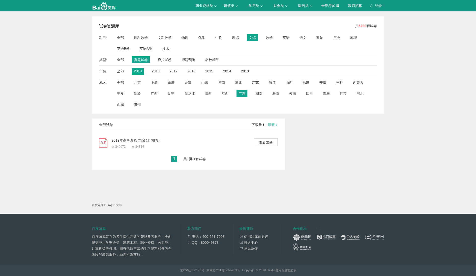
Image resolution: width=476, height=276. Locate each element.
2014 (227, 71)
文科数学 (165, 38)
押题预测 (188, 60)
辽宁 (171, 93)
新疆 (137, 93)
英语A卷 (146, 49)
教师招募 (355, 6)
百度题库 (98, 205)
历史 (336, 38)
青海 (326, 93)
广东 (241, 93)
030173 (196, 270)
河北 (360, 93)
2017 (174, 71)
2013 (245, 71)
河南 (221, 83)
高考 (110, 205)
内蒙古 (358, 83)
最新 (271, 125)
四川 (309, 93)
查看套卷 (266, 143)
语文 (302, 38)
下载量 (257, 125)
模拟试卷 (165, 60)
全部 (120, 38)
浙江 (272, 83)
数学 (269, 38)
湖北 (238, 83)
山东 (204, 83)
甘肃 (343, 93)
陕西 (208, 93)
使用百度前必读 (285, 270)
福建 (305, 83)
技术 (165, 49)
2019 (138, 71)
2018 (156, 71)
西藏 (120, 104)
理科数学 (141, 38)
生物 (218, 38)
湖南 (258, 93)
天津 (187, 83)
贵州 (137, 104)
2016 (191, 71)
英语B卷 (123, 49)
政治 (319, 38)
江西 (225, 93)
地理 (353, 38)
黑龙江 (189, 93)
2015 (209, 71)
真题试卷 (141, 60)
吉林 (339, 83)
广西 (154, 93)
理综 (235, 38)
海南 (275, 93)
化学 (201, 38)
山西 (289, 83)
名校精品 (212, 60)
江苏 (255, 83)
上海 (154, 83)
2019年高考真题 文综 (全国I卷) (136, 140)
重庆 (171, 83)
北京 (137, 83)
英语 (286, 38)
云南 (292, 93)
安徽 (322, 83)
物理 (184, 38)
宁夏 (120, 93)
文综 (252, 38)
